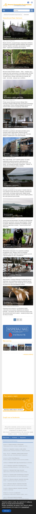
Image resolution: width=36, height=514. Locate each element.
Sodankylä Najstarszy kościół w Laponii (13, 37)
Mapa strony (6, 437)
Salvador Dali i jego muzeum (16, 462)
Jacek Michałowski (10, 157)
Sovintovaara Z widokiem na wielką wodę (13, 215)
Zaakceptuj (6, 510)
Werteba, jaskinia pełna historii (20, 453)
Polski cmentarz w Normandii (16, 444)
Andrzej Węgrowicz (10, 40)
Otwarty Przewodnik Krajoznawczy (13, 14)
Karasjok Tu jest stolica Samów (11, 154)
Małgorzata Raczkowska (13, 306)
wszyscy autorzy (28, 354)
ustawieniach (25, 507)
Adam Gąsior (9, 277)
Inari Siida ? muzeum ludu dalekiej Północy (16, 66)
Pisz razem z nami (10, 396)
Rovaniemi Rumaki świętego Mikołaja (12, 274)
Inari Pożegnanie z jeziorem (11, 184)
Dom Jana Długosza (14, 458)
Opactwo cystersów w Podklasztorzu (17, 465)
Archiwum (14, 437)
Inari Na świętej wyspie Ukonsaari (13, 96)
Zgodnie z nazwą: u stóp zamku (18, 449)
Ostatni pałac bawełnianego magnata (19, 474)
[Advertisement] (18, 375)
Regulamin (23, 437)
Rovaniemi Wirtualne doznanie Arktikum (14, 303)
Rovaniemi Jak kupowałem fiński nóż (12, 245)
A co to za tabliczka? (15, 492)
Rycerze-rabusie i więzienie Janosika (19, 479)
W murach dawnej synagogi (15, 497)
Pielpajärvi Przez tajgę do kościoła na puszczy (15, 125)
